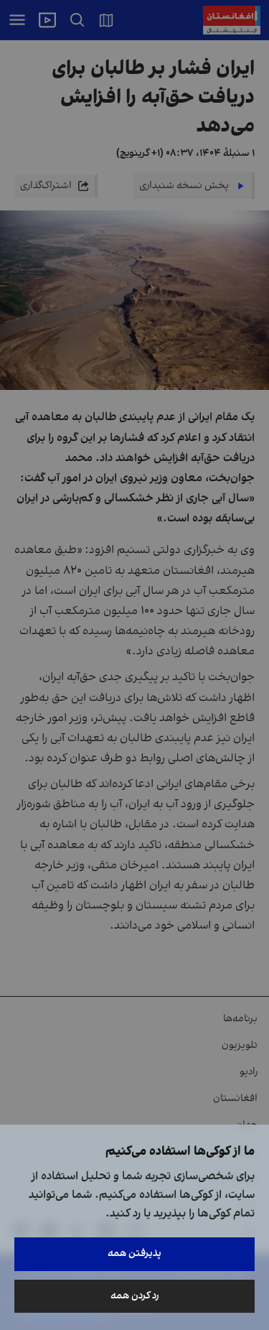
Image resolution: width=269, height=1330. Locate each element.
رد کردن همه (134, 1295)
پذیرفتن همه (134, 1253)
